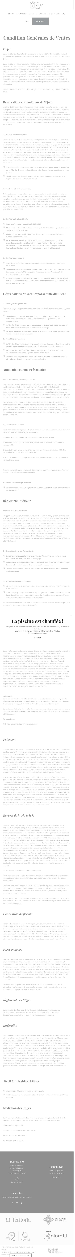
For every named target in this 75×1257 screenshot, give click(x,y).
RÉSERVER (37, 638)
